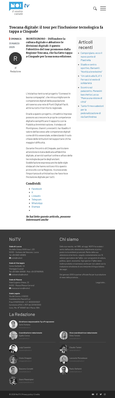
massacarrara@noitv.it (20, 288)
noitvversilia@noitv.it (19, 274)
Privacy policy (27, 394)
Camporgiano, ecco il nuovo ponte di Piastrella (91, 56)
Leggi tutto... (101, 282)
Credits (37, 394)
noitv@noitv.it (16, 258)
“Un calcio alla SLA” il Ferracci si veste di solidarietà (91, 79)
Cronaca (16, 39)
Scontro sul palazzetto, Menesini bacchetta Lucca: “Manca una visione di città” (91, 94)
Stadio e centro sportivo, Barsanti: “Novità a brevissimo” (91, 68)
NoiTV (18, 394)
